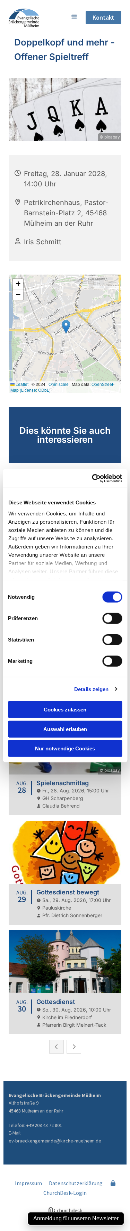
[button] (62, 17)
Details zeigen (91, 689)
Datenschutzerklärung (76, 1183)
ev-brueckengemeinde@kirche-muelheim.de (55, 1141)
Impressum (28, 1183)
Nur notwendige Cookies (65, 748)
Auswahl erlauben (65, 729)
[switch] (112, 618)
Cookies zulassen (65, 709)
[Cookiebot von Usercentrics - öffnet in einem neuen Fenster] (92, 478)
